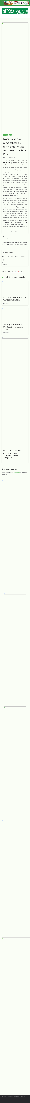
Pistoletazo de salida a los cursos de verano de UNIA (15, 238)
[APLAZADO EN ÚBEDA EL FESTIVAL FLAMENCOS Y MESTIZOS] (15, 282)
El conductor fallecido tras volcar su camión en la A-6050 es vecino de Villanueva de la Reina (14, 245)
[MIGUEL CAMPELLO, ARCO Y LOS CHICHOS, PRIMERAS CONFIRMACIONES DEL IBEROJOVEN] (15, 338)
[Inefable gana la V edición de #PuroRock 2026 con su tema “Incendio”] (15, 309)
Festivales (5, 135)
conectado (17, 472)
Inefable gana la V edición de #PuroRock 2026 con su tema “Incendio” (13, 327)
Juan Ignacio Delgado (16, 157)
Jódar (10, 135)
